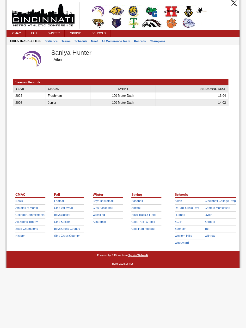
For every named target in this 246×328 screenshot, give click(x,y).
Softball (136, 208)
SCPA (178, 222)
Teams (66, 41)
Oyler (208, 215)
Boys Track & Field (143, 215)
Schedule (80, 41)
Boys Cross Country (67, 229)
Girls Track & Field (143, 222)
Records (140, 41)
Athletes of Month (26, 208)
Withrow (210, 235)
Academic (99, 222)
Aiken (178, 201)
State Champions (26, 229)
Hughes (180, 215)
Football (59, 201)
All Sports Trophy (26, 222)
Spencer (180, 229)
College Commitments (29, 215)
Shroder (210, 222)
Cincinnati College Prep (220, 201)
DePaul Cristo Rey (187, 208)
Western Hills (183, 235)
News (19, 201)
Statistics (51, 41)
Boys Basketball (103, 201)
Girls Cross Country (67, 235)
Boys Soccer (62, 215)
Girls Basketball (103, 208)
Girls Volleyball (64, 208)
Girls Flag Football (143, 229)
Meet (94, 41)
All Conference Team (116, 41)
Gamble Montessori (217, 208)
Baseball (137, 201)
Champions (157, 41)
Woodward (182, 242)
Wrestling (99, 215)
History (20, 235)
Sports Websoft (138, 255)
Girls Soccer (62, 222)
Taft (207, 229)
